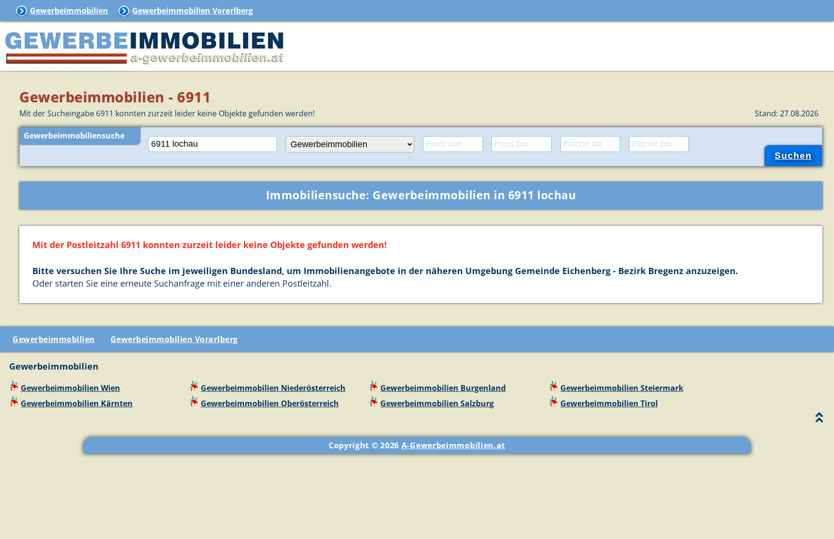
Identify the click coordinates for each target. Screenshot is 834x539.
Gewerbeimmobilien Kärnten (77, 403)
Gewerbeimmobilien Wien (70, 388)
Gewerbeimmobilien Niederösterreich (273, 388)
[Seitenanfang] (819, 419)
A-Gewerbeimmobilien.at (453, 445)
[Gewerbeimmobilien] (145, 65)
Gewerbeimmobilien (69, 10)
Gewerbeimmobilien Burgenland (443, 388)
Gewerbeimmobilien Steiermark (621, 388)
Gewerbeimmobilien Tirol (609, 403)
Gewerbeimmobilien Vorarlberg (192, 10)
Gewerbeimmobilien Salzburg (437, 403)
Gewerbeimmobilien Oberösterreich (270, 403)
